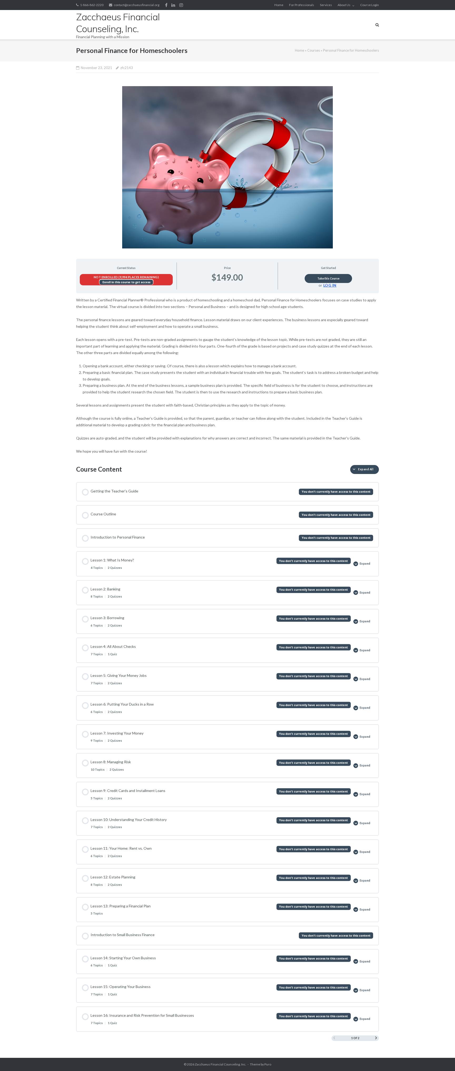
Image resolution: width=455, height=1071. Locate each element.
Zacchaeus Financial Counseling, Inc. (220, 1064)
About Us (344, 5)
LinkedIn (173, 5)
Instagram (181, 5)
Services (326, 5)
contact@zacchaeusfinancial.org (136, 5)
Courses (313, 50)
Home (278, 5)
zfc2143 (126, 68)
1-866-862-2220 (91, 5)
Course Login (369, 5)
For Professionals (301, 5)
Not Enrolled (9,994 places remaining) (126, 277)
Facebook (166, 5)
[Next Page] (376, 1038)
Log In (330, 285)
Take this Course (328, 278)
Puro (267, 1064)
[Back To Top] (442, 1058)
